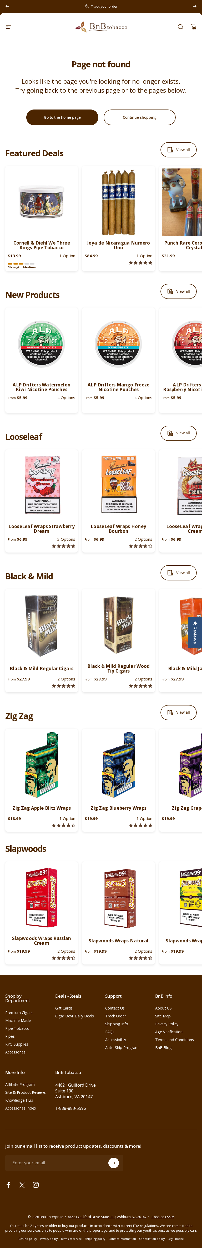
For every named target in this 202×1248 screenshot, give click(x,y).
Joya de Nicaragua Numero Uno (118, 245)
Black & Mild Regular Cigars (41, 668)
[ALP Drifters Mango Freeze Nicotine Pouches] (118, 343)
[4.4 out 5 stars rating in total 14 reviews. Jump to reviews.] (63, 958)
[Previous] (7, 6)
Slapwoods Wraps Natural (118, 941)
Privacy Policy (166, 1024)
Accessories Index (20, 1108)
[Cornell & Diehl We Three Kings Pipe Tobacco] (41, 202)
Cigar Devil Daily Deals (74, 1016)
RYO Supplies (16, 1044)
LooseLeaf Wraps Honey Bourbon (118, 528)
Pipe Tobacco (17, 1028)
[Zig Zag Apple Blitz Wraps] (41, 765)
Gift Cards (64, 1008)
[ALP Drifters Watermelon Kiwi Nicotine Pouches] (41, 343)
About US (163, 1008)
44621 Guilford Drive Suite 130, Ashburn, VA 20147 (107, 1216)
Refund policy (27, 1239)
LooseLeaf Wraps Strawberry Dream (41, 528)
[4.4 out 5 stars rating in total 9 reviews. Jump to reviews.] (140, 958)
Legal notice (176, 1239)
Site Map (163, 1016)
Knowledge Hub (19, 1100)
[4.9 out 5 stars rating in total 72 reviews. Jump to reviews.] (140, 825)
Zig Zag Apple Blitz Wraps (41, 808)
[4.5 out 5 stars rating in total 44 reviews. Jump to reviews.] (63, 825)
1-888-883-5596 (70, 1108)
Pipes (10, 1036)
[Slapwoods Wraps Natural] (118, 897)
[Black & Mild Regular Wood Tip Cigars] (118, 625)
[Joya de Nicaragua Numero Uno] (118, 202)
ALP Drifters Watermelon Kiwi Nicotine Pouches (41, 387)
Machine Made (18, 1020)
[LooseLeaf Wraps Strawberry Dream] (41, 485)
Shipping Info (116, 1024)
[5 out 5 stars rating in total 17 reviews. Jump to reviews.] (140, 686)
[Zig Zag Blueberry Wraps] (118, 765)
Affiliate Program (20, 1084)
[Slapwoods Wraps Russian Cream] (41, 897)
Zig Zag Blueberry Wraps (118, 808)
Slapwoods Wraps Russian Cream (41, 940)
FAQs (109, 1032)
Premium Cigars (19, 1012)
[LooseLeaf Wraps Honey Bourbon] (118, 485)
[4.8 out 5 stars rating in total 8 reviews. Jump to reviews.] (63, 546)
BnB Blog (163, 1047)
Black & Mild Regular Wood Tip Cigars (118, 668)
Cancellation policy (152, 1239)
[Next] (194, 6)
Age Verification (169, 1032)
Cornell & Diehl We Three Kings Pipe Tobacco (41, 245)
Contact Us (115, 1008)
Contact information (122, 1239)
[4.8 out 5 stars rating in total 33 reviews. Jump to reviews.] (63, 686)
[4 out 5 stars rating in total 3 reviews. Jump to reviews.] (140, 546)
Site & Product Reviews (25, 1092)
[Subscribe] (113, 1163)
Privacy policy (49, 1239)
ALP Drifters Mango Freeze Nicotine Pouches (119, 387)
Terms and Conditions (174, 1039)
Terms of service (71, 1239)
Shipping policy (95, 1239)
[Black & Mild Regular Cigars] (41, 625)
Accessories (15, 1052)
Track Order (115, 1016)
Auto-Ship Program (122, 1047)
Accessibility (115, 1039)
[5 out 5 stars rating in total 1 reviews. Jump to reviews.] (140, 263)
